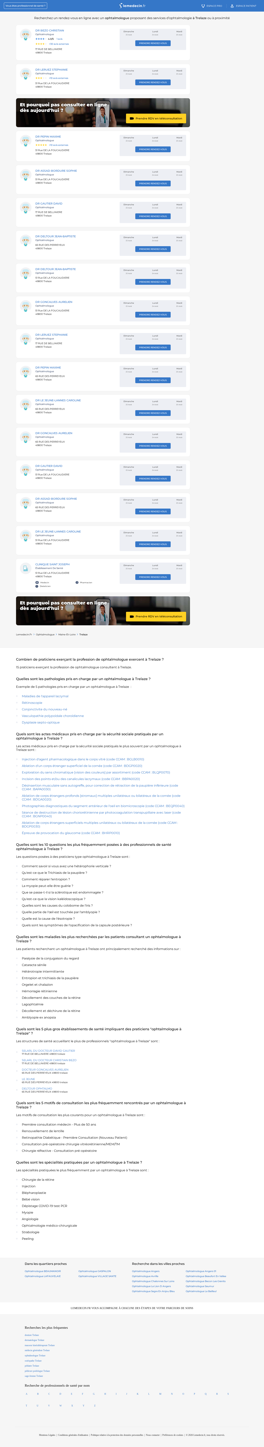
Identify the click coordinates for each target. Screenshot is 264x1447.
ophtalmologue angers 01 (201, 1271)
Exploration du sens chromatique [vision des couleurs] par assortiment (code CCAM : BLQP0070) (96, 772)
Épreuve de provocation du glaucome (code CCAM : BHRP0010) (71, 833)
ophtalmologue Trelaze (35, 1355)
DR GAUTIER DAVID (48, 203)
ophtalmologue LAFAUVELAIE (43, 1276)
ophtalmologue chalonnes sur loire (153, 1281)
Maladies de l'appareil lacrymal (45, 696)
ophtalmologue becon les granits (206, 1281)
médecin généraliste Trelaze (37, 1350)
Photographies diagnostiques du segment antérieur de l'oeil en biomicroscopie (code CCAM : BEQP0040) (103, 806)
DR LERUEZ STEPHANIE (51, 69)
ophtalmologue (45, 634)
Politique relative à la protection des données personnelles (117, 1435)
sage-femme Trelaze (34, 1376)
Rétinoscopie (32, 703)
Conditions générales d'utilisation (73, 1435)
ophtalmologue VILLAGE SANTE (97, 1276)
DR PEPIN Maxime (48, 136)
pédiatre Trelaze (32, 1365)
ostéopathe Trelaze (33, 1360)
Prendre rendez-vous (153, 43)
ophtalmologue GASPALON (94, 1271)
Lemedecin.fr (24, 634)
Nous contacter (153, 1435)
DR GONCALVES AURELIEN (53, 302)
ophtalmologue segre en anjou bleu (153, 1291)
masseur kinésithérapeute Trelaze (40, 1345)
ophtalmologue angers (145, 1271)
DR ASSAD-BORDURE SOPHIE (56, 170)
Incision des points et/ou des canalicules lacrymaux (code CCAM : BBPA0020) (81, 779)
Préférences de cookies (172, 1435)
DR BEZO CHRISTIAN (49, 30)
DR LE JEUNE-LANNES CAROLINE (58, 400)
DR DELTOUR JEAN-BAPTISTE (55, 236)
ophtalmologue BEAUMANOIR (43, 1271)
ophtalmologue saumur (200, 1286)
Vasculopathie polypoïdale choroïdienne (53, 716)
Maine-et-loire (67, 634)
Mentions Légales (47, 1435)
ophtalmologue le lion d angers (151, 1286)
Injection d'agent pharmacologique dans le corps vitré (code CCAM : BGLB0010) (83, 759)
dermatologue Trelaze (34, 1340)
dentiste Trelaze (32, 1335)
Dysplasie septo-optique (41, 722)
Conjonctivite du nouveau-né (44, 709)
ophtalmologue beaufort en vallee (206, 1276)
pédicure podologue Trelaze (37, 1371)
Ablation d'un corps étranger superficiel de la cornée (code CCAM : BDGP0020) (82, 766)
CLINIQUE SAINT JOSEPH (52, 564)
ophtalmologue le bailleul (201, 1291)
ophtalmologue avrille (145, 1276)
